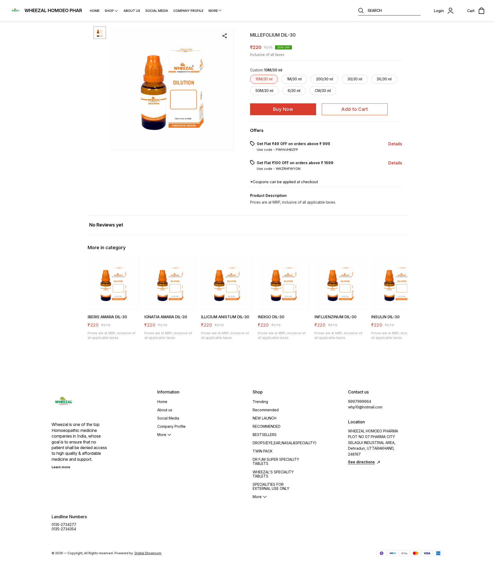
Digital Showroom (148, 553)
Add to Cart (354, 109)
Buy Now (283, 109)
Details (395, 143)
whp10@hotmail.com (365, 407)
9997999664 (359, 401)
